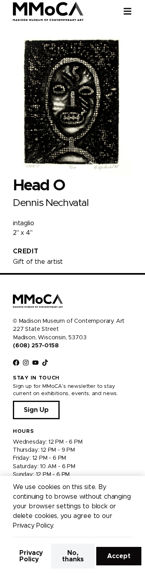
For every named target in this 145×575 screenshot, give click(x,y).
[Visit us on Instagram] (26, 362)
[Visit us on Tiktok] (45, 362)
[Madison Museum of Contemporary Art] (48, 11)
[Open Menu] (134, 11)
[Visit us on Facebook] (16, 362)
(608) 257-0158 (35, 346)
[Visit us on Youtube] (35, 362)
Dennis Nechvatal (50, 203)
